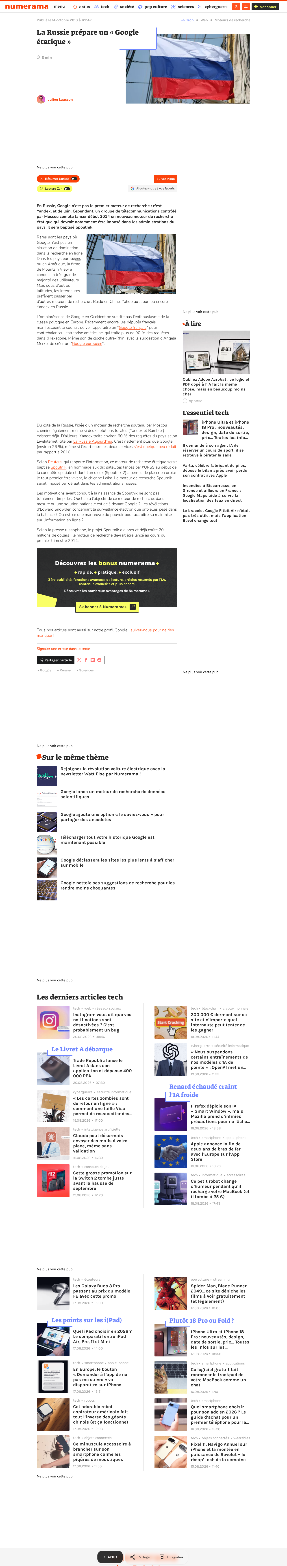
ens (78, 258)
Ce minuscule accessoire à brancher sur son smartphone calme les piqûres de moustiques (102, 1451)
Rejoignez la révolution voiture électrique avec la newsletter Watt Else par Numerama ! (113, 771)
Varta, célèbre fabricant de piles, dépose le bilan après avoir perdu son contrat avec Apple (215, 470)
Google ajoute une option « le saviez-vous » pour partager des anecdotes (112, 817)
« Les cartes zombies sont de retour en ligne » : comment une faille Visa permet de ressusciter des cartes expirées (101, 1106)
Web (204, 20)
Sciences (86, 670)
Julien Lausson (60, 99)
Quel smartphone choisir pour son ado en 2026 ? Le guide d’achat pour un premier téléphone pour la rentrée (218, 1414)
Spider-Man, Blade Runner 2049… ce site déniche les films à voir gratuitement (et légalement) (219, 1293)
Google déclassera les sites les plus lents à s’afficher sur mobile (117, 862)
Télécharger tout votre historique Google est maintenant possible (107, 840)
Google (45, 670)
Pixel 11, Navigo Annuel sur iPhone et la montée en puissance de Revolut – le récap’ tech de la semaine (219, 1452)
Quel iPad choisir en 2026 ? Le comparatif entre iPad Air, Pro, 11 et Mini (102, 1336)
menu (59, 6)
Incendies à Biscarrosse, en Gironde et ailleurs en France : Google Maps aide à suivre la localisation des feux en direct (212, 493)
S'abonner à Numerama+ (103, 606)
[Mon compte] (236, 6)
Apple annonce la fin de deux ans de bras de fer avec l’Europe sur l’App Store (216, 1151)
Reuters (55, 462)
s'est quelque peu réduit (155, 446)
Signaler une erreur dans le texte (63, 648)
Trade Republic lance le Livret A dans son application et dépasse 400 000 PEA (102, 1068)
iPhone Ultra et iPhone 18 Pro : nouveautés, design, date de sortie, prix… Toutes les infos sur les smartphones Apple (225, 430)
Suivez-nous (166, 179)
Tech (190, 20)
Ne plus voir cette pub (54, 167)
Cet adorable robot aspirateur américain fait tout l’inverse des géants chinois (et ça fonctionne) (100, 1414)
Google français (132, 327)
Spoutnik (58, 467)
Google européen (87, 343)
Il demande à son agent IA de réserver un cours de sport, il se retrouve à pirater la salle (213, 450)
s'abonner (268, 7)
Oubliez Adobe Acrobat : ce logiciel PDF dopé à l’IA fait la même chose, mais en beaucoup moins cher (216, 387)
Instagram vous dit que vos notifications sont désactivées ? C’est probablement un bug (102, 1022)
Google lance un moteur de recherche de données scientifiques (113, 794)
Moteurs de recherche (232, 20)
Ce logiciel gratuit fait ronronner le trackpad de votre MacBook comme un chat (218, 1377)
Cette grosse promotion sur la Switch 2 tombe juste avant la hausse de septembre (102, 1180)
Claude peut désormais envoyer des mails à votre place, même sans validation (100, 1143)
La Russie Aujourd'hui (92, 441)
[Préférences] (246, 6)
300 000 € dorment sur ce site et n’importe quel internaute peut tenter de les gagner (219, 1022)
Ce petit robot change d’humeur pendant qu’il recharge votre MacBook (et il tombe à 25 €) (220, 1189)
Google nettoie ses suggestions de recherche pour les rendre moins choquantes (118, 885)
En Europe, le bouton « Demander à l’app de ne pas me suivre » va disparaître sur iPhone (100, 1377)
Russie (65, 670)
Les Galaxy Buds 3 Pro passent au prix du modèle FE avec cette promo (101, 1291)
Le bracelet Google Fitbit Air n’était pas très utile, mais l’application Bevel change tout (216, 515)
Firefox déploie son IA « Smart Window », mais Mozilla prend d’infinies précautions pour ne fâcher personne (220, 1113)
